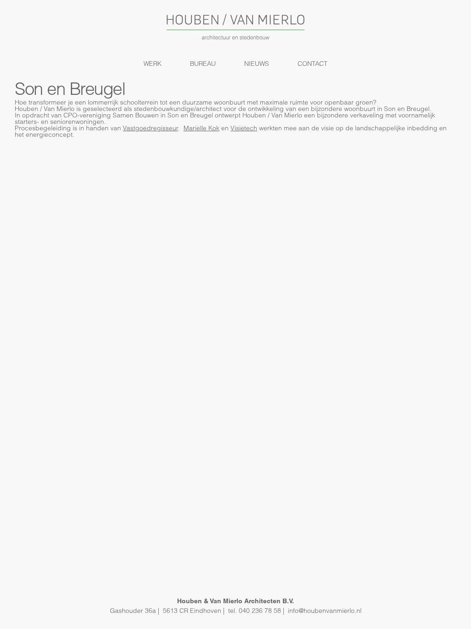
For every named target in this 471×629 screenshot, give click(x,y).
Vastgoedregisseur (150, 128)
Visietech (243, 128)
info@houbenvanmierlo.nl (325, 610)
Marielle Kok (201, 128)
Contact (312, 63)
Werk (152, 63)
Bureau (203, 63)
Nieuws (256, 63)
